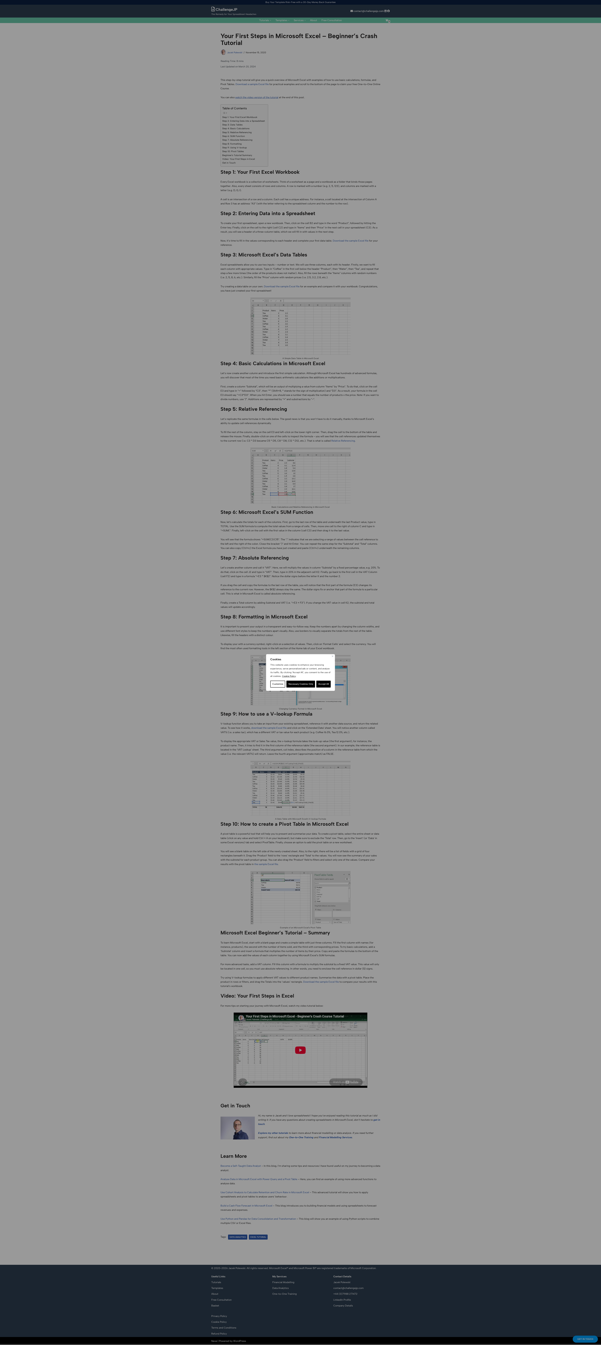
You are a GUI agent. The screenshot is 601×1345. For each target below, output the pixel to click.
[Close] (332, 656)
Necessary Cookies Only (300, 684)
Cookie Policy (289, 676)
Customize (277, 684)
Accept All (323, 684)
